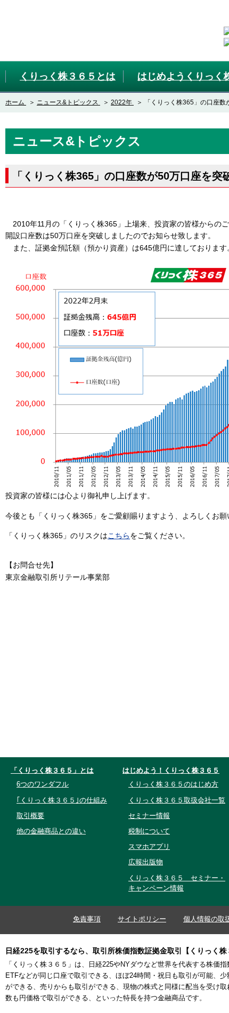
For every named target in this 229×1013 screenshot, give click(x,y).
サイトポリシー (142, 919)
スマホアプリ (149, 846)
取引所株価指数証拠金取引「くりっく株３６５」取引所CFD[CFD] (63, 29)
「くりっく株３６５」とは (52, 770)
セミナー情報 (149, 816)
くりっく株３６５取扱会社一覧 (176, 800)
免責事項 (87, 919)
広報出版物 (145, 862)
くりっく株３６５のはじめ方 (173, 784)
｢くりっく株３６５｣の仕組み (62, 800)
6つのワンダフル (43, 784)
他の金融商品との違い (51, 831)
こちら (119, 535)
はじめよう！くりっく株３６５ (170, 770)
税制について (149, 831)
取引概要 (30, 816)
